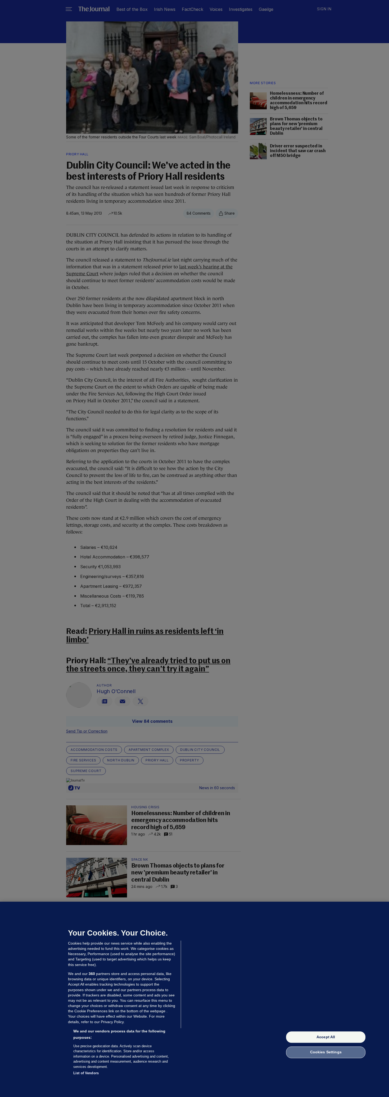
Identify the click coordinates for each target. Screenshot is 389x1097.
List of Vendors (86, 1073)
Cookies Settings (326, 1052)
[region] (194, 999)
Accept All (325, 1037)
